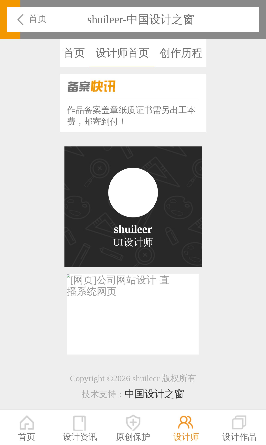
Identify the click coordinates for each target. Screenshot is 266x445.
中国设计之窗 (154, 393)
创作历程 (181, 53)
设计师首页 (122, 53)
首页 (37, 18)
